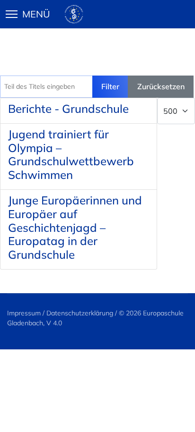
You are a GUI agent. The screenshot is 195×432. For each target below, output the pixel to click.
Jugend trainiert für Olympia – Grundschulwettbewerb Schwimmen (71, 154)
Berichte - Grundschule (68, 109)
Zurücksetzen (161, 86)
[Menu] (33, 14)
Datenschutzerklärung (79, 313)
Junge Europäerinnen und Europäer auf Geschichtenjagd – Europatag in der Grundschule (75, 227)
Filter (110, 86)
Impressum (24, 313)
